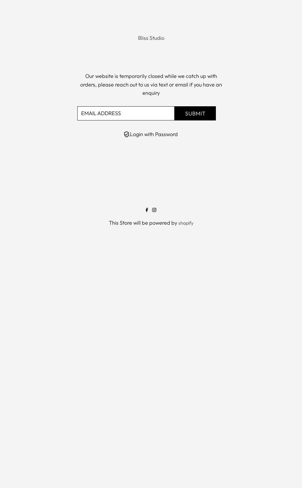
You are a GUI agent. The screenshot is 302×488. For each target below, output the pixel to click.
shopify (185, 223)
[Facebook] (147, 210)
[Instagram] (154, 210)
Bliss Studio (151, 38)
